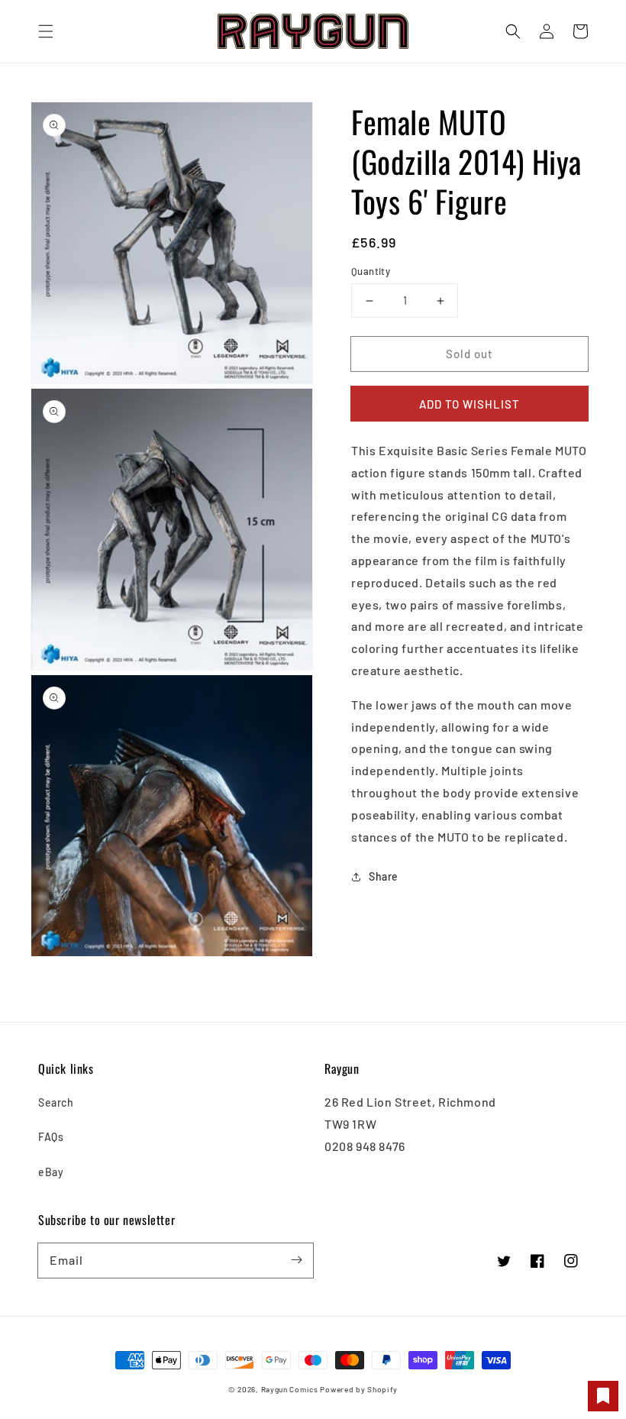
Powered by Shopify (359, 1389)
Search (56, 1102)
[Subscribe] (296, 1260)
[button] (46, 31)
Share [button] (384, 876)
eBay (50, 1171)
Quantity (370, 271)
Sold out (469, 353)
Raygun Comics (289, 1389)
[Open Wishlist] (603, 1396)
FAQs (50, 1136)
